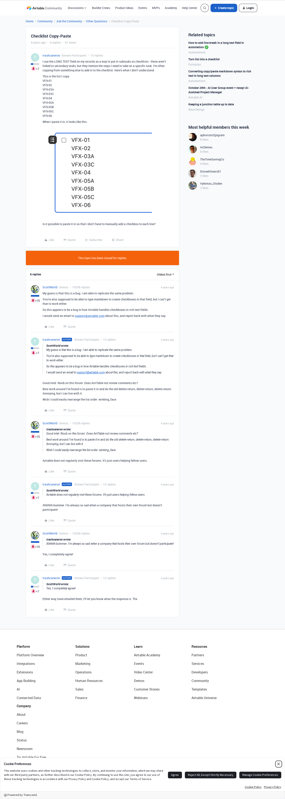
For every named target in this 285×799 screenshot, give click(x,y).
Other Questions (96, 21)
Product (81, 655)
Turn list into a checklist (204, 59)
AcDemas (206, 147)
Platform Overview (30, 655)
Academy (171, 8)
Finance (81, 698)
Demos (139, 680)
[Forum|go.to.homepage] (44, 8)
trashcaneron (51, 55)
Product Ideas (124, 8)
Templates (199, 689)
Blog (20, 731)
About (21, 714)
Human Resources (89, 680)
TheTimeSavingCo (212, 159)
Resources (199, 646)
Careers (22, 723)
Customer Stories (147, 689)
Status (22, 740)
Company (24, 706)
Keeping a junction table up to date (211, 104)
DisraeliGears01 (210, 171)
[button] (224, 8)
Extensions (25, 672)
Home (29, 21)
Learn (138, 646)
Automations (197, 52)
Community (45, 21)
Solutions (82, 646)
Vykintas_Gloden (211, 183)
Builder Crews (101, 8)
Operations (83, 672)
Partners (198, 655)
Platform (23, 646)
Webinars (141, 698)
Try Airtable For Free (31, 757)
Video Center (143, 672)
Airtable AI (195, 97)
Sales (79, 689)
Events (142, 8)
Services (198, 663)
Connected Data (29, 698)
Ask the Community (69, 21)
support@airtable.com (90, 316)
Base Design (196, 109)
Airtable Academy (147, 655)
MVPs (156, 8)
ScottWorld (50, 287)
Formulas (194, 64)
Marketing (82, 663)
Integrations (26, 663)
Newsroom (25, 748)
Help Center (189, 8)
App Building (26, 680)
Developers (200, 672)
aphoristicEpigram (212, 135)
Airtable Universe (204, 698)
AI (18, 689)
